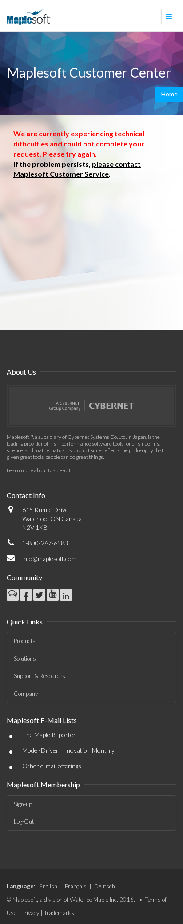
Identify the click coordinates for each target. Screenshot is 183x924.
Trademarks (59, 912)
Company (26, 693)
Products (25, 640)
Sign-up (23, 804)
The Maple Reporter (49, 734)
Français (76, 886)
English (48, 886)
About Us (21, 371)
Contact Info (26, 495)
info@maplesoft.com (49, 558)
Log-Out (24, 821)
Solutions (25, 658)
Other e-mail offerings (51, 766)
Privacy (30, 912)
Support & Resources (39, 675)
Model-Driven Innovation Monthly (68, 750)
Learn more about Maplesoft (39, 470)
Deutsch (104, 886)
